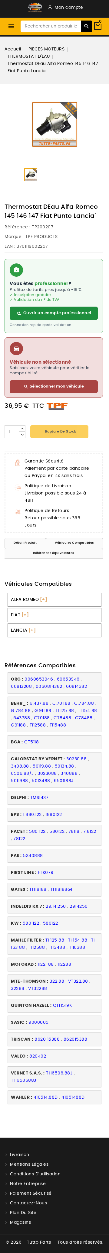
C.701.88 (61, 703)
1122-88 (46, 964)
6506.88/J (22, 773)
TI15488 (58, 725)
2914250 (79, 906)
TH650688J (23, 1080)
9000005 (38, 1022)
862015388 (76, 1039)
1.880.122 (32, 815)
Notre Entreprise (28, 1184)
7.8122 (89, 831)
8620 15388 (47, 1039)
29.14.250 (56, 906)
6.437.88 (39, 703)
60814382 (76, 686)
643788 (21, 718)
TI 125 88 (64, 711)
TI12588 (38, 725)
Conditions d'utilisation (35, 1174)
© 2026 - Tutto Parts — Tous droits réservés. (54, 1242)
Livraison (19, 1155)
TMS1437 (39, 798)
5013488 (41, 781)
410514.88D (46, 1097)
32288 (18, 989)
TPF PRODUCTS (41, 237)
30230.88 (76, 759)
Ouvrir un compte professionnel (57, 313)
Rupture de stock (60, 431)
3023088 (47, 773)
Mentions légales (29, 1164)
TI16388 (77, 947)
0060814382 (49, 686)
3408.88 (20, 766)
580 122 (37, 831)
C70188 (42, 718)
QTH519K (62, 1005)
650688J (64, 781)
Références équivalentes (53, 553)
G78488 (84, 718)
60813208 (21, 686)
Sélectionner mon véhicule (54, 386)
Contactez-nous (28, 1203)
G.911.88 (43, 711)
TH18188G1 (61, 889)
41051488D (73, 1097)
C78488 (62, 718)
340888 (69, 773)
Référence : (18, 227)
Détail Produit (25, 542)
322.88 (57, 981)
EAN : (10, 246)
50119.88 (42, 766)
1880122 (53, 815)
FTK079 (46, 873)
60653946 (68, 679)
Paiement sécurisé (31, 1193)
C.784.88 (84, 703)
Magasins (20, 1222)
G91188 (18, 725)
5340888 (33, 856)
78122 (19, 839)
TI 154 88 (87, 711)
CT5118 (31, 742)
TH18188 (38, 889)
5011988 (19, 781)
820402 (37, 1056)
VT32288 (37, 989)
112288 (64, 964)
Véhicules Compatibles (74, 542)
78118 (74, 831)
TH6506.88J (59, 1073)
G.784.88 (21, 711)
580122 (56, 831)
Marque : (14, 237)
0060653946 (39, 679)
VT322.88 (78, 981)
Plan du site (23, 1213)
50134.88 (64, 766)
